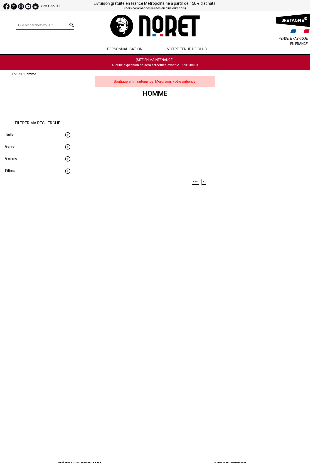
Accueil (16, 74)
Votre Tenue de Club (187, 49)
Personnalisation (125, 49)
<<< (195, 181)
